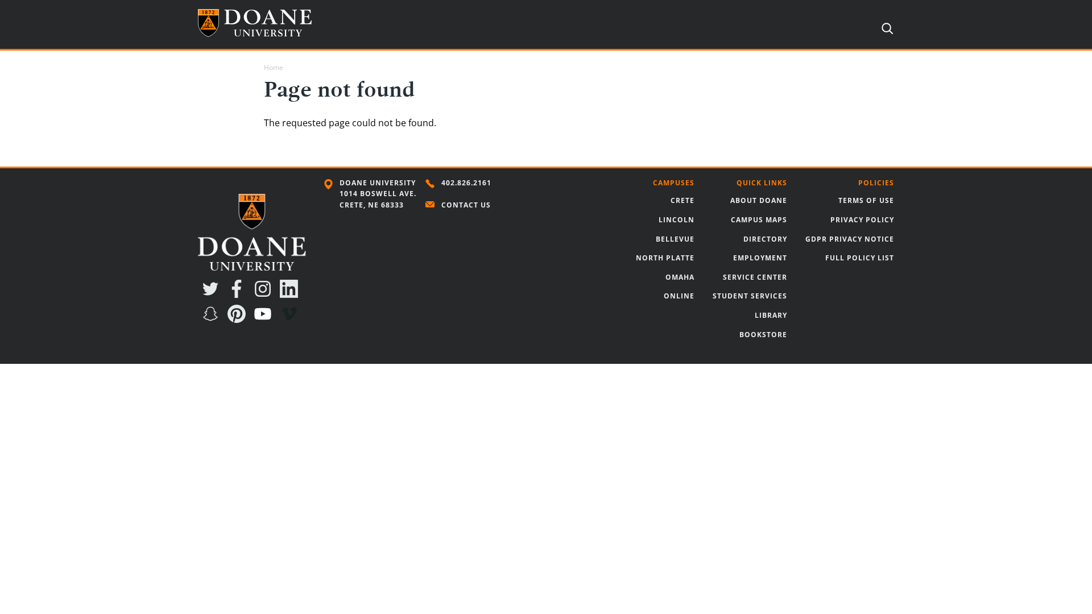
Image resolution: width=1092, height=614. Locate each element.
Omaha (679, 277)
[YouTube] (265, 319)
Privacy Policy (862, 220)
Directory (765, 239)
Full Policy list (859, 258)
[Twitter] (212, 294)
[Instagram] (265, 294)
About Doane (758, 200)
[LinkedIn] (291, 294)
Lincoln (676, 220)
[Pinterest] (239, 319)
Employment (760, 258)
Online (679, 296)
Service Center (755, 277)
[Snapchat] (212, 319)
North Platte (665, 258)
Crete (682, 200)
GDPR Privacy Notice (849, 239)
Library (771, 315)
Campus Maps (759, 220)
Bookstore (763, 334)
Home (273, 67)
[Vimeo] (291, 319)
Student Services (750, 296)
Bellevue (675, 239)
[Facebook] (239, 294)
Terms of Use (866, 200)
